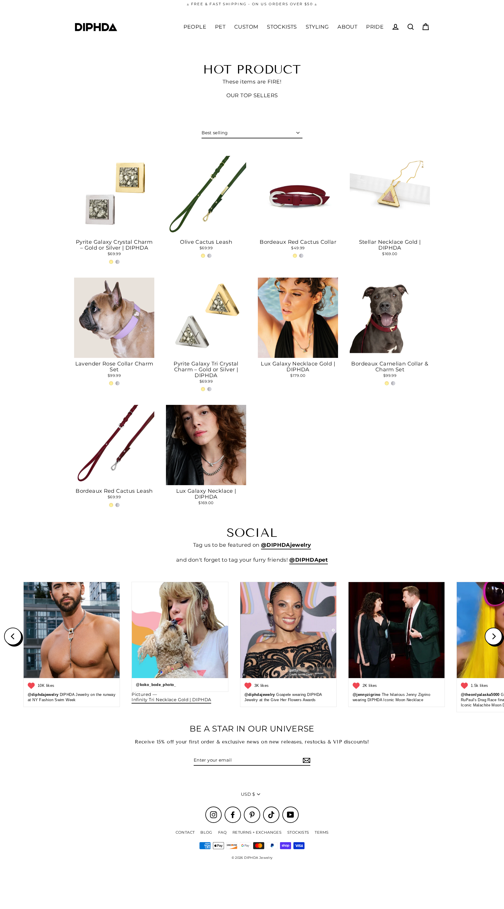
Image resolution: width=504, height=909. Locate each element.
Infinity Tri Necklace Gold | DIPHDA (171, 699)
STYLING (317, 26)
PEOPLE (194, 26)
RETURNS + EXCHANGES (256, 832)
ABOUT (347, 26)
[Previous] (13, 636)
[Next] (493, 636)
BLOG (206, 832)
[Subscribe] (305, 760)
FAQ (222, 832)
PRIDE (375, 26)
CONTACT (185, 832)
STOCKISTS (282, 26)
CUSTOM (246, 26)
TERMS (321, 832)
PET (220, 26)
